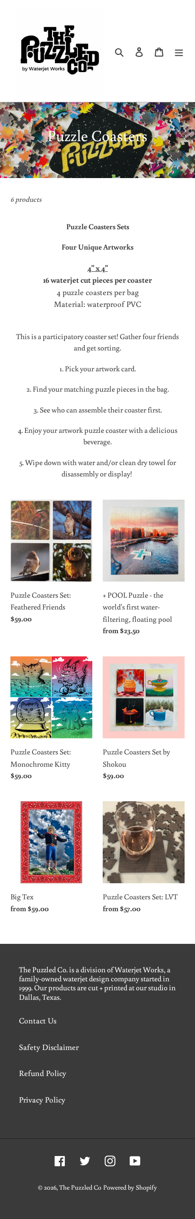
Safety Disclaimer (49, 1046)
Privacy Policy (42, 1099)
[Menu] (179, 51)
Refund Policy (42, 1072)
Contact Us (37, 1020)
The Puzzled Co (80, 1187)
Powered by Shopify (130, 1187)
